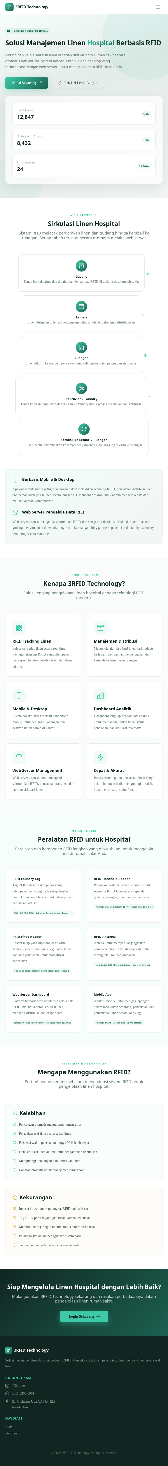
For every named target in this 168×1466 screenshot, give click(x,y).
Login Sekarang (81, 1316)
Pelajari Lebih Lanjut (80, 83)
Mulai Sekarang (24, 83)
